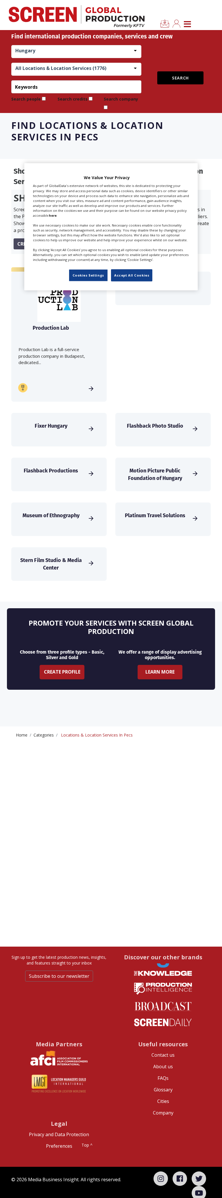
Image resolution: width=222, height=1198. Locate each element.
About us (163, 1066)
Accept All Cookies (131, 275)
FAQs (163, 1078)
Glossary (163, 1089)
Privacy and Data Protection (59, 1134)
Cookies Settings (88, 275)
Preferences (59, 1146)
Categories (44, 735)
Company (163, 1113)
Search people (26, 99)
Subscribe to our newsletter (59, 976)
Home (21, 735)
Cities (163, 1101)
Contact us (163, 1055)
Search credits (73, 99)
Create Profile (62, 672)
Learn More (160, 672)
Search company (121, 99)
